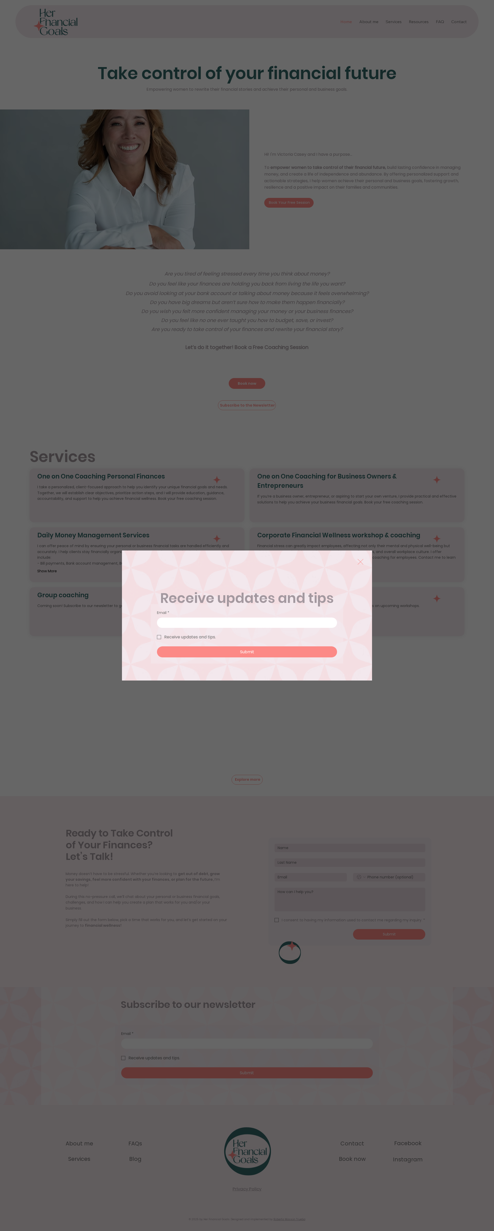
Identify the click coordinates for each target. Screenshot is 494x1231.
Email (163, 612)
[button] (360, 562)
